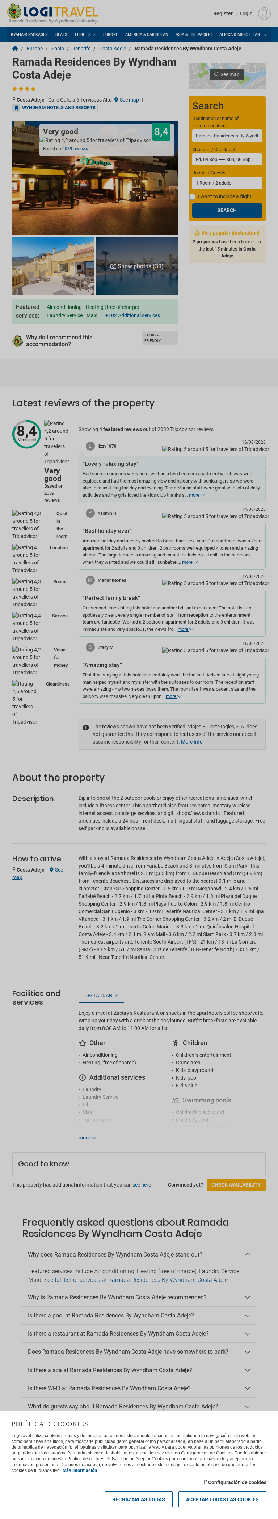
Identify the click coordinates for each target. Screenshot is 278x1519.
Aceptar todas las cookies (222, 1499)
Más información (80, 1470)
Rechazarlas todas (138, 1499)
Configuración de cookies (237, 1482)
